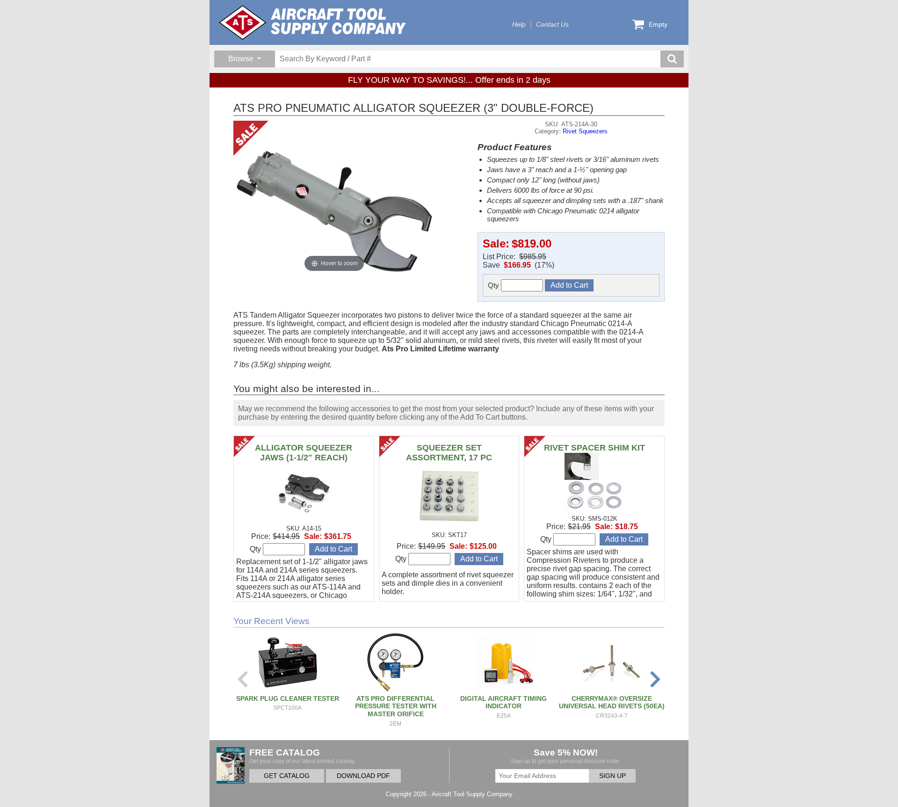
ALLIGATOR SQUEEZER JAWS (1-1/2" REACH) (303, 452)
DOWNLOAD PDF (363, 775)
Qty (494, 285)
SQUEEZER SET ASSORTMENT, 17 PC (449, 452)
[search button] (672, 59)
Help (519, 24)
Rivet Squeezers (585, 131)
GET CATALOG (287, 775)
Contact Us (552, 24)
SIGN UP (612, 775)
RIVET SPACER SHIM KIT (594, 447)
